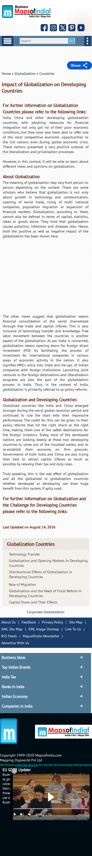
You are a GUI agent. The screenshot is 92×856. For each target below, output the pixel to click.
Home (6, 74)
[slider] (51, 808)
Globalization (25, 74)
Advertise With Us (15, 643)
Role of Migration (22, 584)
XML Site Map (11, 629)
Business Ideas (13, 657)
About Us (8, 622)
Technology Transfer (24, 554)
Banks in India (13, 686)
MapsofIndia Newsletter (41, 636)
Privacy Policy (52, 622)
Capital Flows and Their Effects (33, 602)
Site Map (76, 622)
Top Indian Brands (16, 667)
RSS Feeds (9, 636)
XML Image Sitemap (43, 629)
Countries (46, 74)
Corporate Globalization (45, 612)
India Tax (9, 677)
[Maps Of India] (26, 17)
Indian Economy (15, 696)
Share (76, 65)
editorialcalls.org (26, 765)
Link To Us (73, 629)
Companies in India (17, 706)
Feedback (28, 622)
